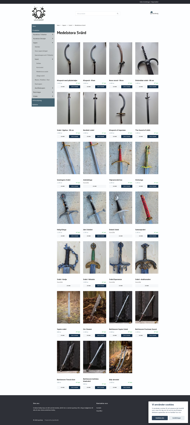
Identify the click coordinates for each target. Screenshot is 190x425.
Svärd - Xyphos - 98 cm (65, 130)
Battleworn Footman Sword (146, 329)
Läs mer (63, 86)
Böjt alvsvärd (114, 379)
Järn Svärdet (88, 229)
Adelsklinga (87, 180)
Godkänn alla (160, 418)
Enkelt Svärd (114, 229)
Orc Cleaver (87, 329)
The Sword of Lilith (142, 130)
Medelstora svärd (42, 72)
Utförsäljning (37, 100)
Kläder (35, 96)
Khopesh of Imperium (117, 130)
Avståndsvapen (40, 88)
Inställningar (176, 418)
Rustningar (37, 92)
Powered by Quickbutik (52, 420)
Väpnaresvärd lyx (115, 180)
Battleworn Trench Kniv (66, 379)
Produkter (35, 30)
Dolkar (38, 63)
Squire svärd (61, 329)
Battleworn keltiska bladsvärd (90, 380)
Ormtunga (139, 180)
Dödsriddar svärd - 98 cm (144, 80)
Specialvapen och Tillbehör (44, 55)
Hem (34, 26)
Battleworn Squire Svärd (118, 329)
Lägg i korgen (74, 335)
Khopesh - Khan (89, 80)
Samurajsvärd (140, 229)
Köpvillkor (99, 411)
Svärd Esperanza (115, 279)
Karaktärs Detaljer (39, 39)
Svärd (36, 59)
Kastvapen (38, 84)
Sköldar (37, 47)
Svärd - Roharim (89, 279)
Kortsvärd (39, 67)
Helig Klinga (61, 229)
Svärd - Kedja (62, 279)
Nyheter (35, 105)
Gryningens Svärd (63, 180)
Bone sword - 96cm (116, 80)
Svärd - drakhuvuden (143, 279)
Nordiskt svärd (88, 130)
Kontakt (98, 408)
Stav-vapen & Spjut (41, 51)
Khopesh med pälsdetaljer (67, 80)
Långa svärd (40, 76)
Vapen (35, 43)
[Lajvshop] (39, 13)
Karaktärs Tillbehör (40, 34)
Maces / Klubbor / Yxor (42, 80)
